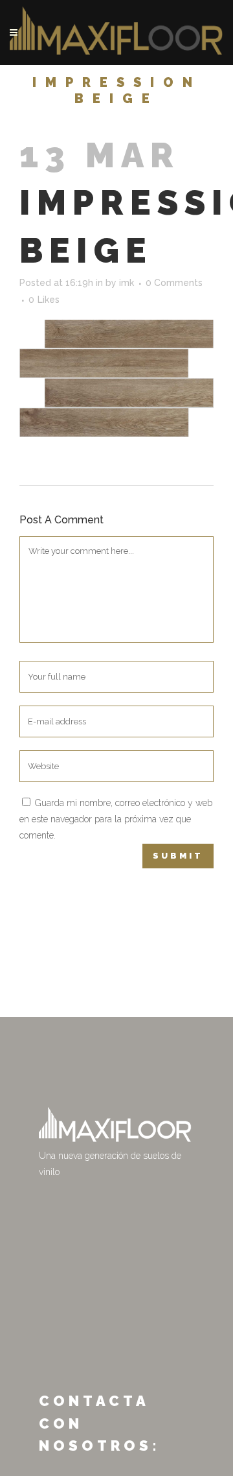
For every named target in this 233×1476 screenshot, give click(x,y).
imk (126, 283)
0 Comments (174, 283)
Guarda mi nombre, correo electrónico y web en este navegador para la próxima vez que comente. (115, 819)
